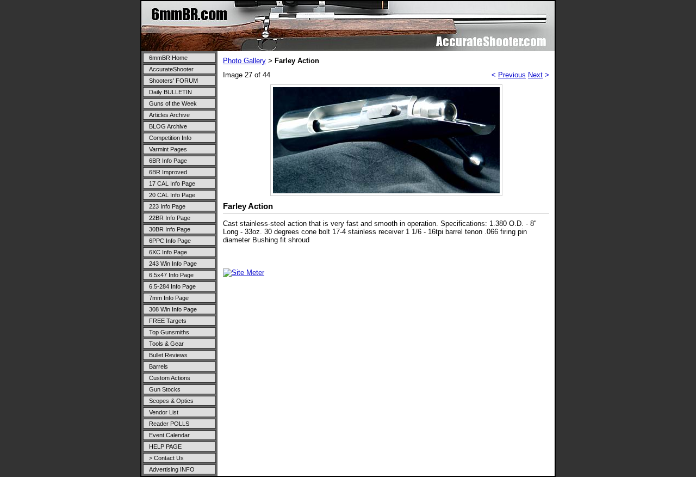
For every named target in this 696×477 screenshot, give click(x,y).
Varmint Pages (168, 149)
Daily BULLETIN (170, 92)
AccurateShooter (171, 69)
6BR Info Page (168, 160)
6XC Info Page (168, 252)
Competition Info (170, 137)
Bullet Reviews (168, 355)
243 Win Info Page (173, 263)
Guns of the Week (173, 103)
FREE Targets (168, 320)
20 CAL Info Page (172, 195)
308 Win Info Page (173, 309)
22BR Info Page (169, 218)
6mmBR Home (168, 57)
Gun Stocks (165, 389)
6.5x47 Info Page (171, 275)
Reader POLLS (169, 423)
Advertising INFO (172, 469)
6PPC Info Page (170, 240)
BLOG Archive (168, 126)
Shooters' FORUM (173, 80)
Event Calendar (169, 435)
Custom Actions (169, 378)
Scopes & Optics (171, 400)
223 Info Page (167, 206)
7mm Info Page (169, 298)
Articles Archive (169, 115)
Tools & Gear (166, 343)
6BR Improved (168, 172)
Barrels (158, 366)
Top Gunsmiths (169, 332)
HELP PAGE (165, 446)
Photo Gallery (244, 61)
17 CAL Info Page (172, 183)
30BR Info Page (169, 229)
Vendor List (163, 412)
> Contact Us (166, 458)
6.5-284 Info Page (172, 286)
